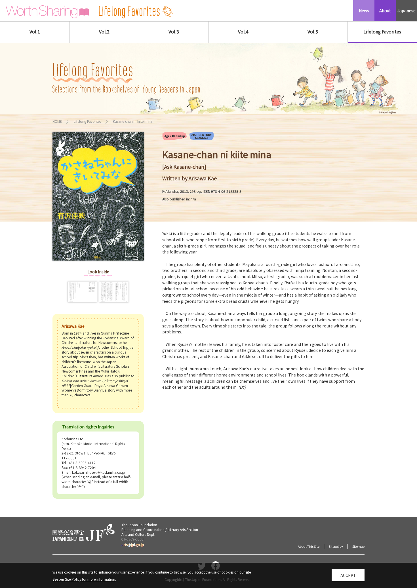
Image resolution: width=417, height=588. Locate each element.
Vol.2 (104, 31)
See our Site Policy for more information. (84, 579)
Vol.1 (35, 31)
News (364, 10)
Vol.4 (243, 31)
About (385, 10)
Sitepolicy (336, 546)
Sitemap (358, 546)
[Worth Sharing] (47, 11)
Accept (348, 575)
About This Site (308, 546)
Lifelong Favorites (382, 31)
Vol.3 (174, 31)
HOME (57, 121)
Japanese (406, 10)
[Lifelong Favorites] (136, 12)
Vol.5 (313, 31)
